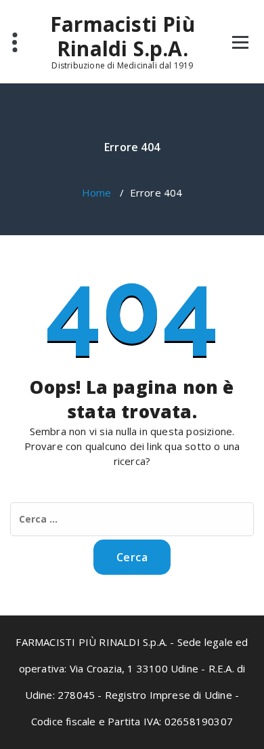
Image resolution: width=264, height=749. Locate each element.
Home (97, 192)
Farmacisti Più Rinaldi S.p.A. (122, 36)
